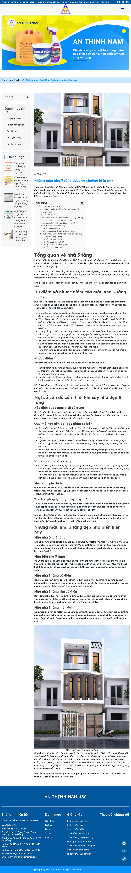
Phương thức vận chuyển (79, 854)
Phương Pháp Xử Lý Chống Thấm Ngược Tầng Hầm (21, 236)
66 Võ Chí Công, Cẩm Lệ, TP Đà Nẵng (21, 839)
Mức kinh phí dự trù (53, 228)
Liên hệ (48, 837)
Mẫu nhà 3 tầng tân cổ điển (57, 245)
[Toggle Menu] (122, 9)
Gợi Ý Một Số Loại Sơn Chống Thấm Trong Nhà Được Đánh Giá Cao (20, 219)
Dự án (48, 829)
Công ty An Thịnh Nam (104, 762)
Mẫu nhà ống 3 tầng (53, 237)
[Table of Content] (82, 203)
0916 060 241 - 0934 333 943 (22, 845)
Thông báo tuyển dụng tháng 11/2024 (20, 168)
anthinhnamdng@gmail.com (22, 857)
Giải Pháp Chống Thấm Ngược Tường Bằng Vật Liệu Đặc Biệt (21, 200)
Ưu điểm (48, 212)
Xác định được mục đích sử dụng (58, 220)
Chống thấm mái (75, 825)
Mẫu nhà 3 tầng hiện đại (55, 247)
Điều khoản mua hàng (78, 849)
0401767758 (20, 828)
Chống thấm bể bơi (76, 829)
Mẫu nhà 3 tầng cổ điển (55, 242)
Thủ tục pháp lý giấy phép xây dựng (60, 231)
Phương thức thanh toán (79, 841)
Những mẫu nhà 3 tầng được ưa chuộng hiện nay (51, 80)
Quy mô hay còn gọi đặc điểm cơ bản (60, 223)
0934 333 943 (33, 850)
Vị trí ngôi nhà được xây (55, 226)
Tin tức (48, 833)
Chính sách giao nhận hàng (80, 837)
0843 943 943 (25, 853)
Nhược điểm (50, 215)
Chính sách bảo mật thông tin (81, 845)
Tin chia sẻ (19, 80)
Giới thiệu (49, 821)
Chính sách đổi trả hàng (78, 833)
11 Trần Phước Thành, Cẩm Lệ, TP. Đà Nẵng (20, 833)
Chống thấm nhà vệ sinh (78, 821)
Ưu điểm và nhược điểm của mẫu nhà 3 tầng (61, 209)
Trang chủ (7, 80)
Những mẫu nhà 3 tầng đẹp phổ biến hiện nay (62, 234)
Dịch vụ (48, 825)
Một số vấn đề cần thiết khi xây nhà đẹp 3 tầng (62, 217)
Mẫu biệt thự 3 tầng (54, 239)
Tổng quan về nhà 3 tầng (49, 206)
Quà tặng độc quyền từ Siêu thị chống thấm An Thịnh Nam (21, 183)
